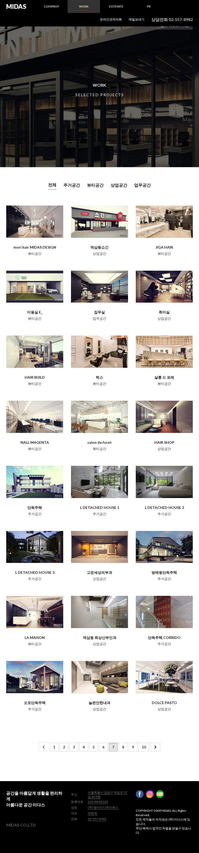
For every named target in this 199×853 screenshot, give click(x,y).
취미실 (164, 312)
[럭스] (99, 352)
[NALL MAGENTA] (34, 417)
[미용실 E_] (34, 287)
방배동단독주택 (164, 572)
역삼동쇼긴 (99, 247)
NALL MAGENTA (34, 442)
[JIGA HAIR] (164, 222)
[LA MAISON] (34, 612)
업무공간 (142, 184)
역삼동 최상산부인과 (99, 637)
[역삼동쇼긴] (99, 222)
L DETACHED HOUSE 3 (34, 572)
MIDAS (16, 6)
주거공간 (71, 184)
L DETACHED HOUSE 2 (164, 507)
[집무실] (99, 287)
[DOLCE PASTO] (164, 677)
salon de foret (99, 442)
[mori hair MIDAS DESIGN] (34, 222)
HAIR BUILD (35, 377)
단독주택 (34, 507)
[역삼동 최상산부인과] (99, 612)
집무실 (99, 312)
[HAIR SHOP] (164, 417)
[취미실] (164, 287)
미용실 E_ (34, 312)
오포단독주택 (35, 702)
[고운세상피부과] (99, 547)
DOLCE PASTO (164, 702)
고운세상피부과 (99, 572)
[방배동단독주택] (164, 547)
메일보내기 (136, 19)
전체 (52, 184)
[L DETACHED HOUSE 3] (34, 547)
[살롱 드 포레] (164, 352)
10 (144, 747)
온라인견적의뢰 (111, 19)
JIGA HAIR (164, 247)
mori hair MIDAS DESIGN (34, 247)
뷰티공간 (95, 184)
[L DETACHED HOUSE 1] (99, 482)
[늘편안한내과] (99, 677)
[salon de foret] (99, 417)
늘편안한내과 (99, 702)
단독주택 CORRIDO (164, 637)
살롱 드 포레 (164, 377)
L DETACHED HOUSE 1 (99, 507)
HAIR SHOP (164, 442)
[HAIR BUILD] (34, 352)
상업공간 (119, 184)
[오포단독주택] (34, 677)
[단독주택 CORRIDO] (164, 612)
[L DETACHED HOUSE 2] (164, 482)
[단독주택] (34, 482)
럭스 (99, 377)
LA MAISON (35, 637)
